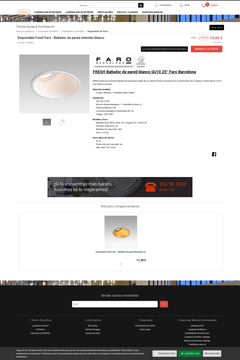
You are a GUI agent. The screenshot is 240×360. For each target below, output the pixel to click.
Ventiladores (105, 12)
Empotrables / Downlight (73, 31)
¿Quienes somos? (40, 326)
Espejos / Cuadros (127, 12)
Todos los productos (25, 31)
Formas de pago (92, 329)
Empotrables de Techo (98, 31)
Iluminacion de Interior (47, 12)
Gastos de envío (92, 333)
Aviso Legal (145, 329)
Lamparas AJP (197, 326)
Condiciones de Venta (145, 326)
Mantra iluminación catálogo (197, 341)
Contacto (40, 329)
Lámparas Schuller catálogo (197, 337)
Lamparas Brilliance (197, 329)
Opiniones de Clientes (40, 333)
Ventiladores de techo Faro (197, 333)
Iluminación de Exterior (79, 12)
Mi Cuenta (92, 326)
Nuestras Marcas (152, 12)
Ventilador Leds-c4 (197, 344)
